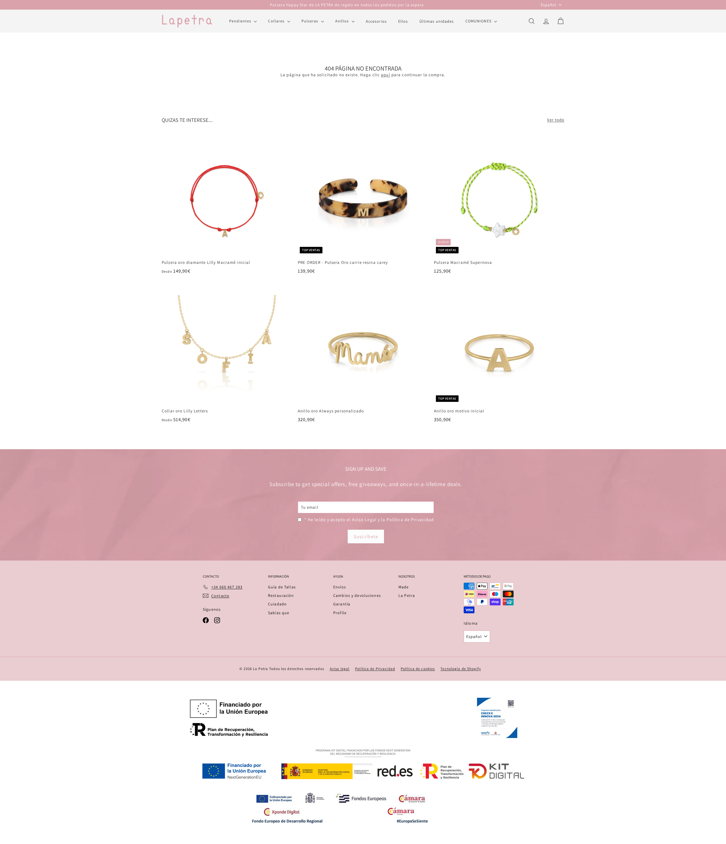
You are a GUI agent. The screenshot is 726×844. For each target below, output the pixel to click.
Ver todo (555, 119)
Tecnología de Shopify (460, 668)
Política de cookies (418, 668)
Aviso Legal (364, 520)
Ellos (403, 21)
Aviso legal (339, 668)
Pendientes (240, 21)
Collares (277, 21)
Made (403, 586)
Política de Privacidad (375, 668)
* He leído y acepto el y (369, 520)
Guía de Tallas (282, 586)
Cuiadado (277, 604)
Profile (340, 612)
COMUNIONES (479, 21)
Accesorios (376, 21)
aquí (385, 74)
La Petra (406, 595)
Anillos (342, 21)
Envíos (339, 586)
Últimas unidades (436, 21)
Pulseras (310, 21)
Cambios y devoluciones (357, 595)
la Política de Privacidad (407, 520)
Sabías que (278, 612)
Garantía (341, 604)
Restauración (281, 595)
